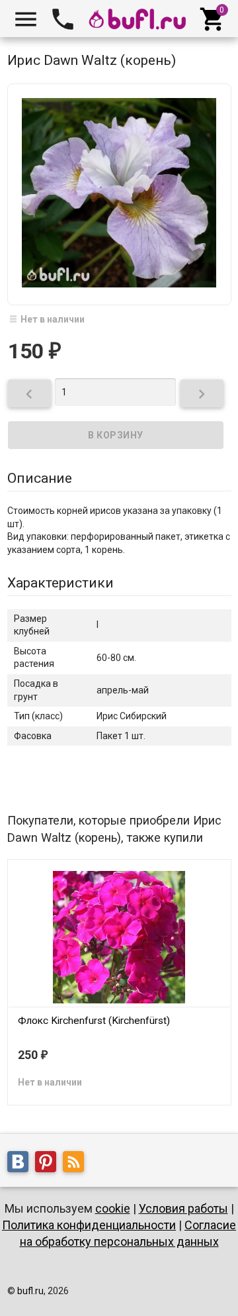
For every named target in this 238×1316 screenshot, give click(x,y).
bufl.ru (30, 1291)
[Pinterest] (49, 1163)
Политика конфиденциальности (89, 1225)
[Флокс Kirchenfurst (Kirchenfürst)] (119, 936)
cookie (112, 1208)
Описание (39, 478)
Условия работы (183, 1208)
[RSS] (77, 1163)
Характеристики (60, 583)
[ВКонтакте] (21, 1163)
